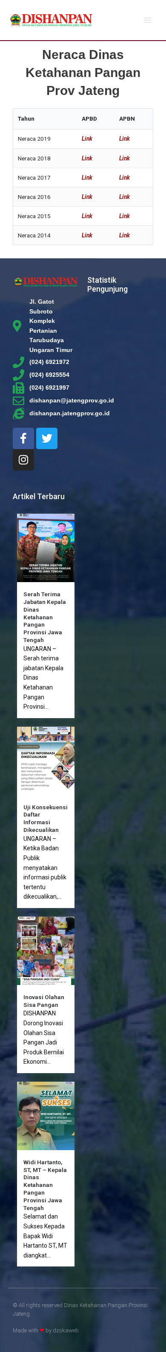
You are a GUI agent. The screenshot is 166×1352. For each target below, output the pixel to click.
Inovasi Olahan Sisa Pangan (43, 1001)
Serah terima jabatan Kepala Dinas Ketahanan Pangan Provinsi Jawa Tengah (44, 617)
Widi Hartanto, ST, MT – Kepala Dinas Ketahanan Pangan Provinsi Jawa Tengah (45, 1185)
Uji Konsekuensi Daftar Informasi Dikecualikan (45, 818)
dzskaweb (66, 1330)
